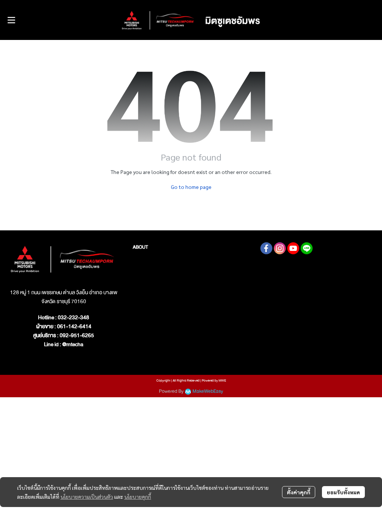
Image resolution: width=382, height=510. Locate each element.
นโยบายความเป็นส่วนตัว (86, 496)
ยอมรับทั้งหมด (343, 492)
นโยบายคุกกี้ (137, 496)
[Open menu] (11, 20)
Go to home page (191, 186)
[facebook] (266, 248)
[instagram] (280, 248)
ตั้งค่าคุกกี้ (298, 492)
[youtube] (293, 248)
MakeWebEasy (207, 391)
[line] (307, 248)
